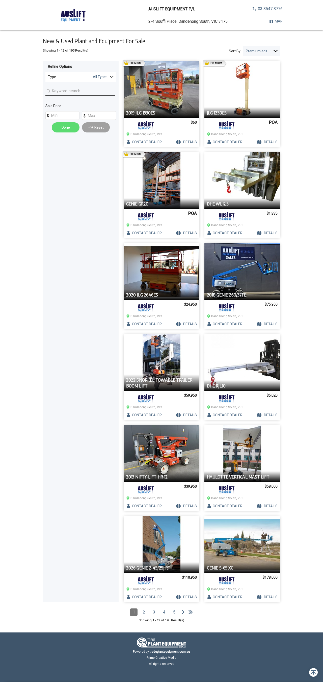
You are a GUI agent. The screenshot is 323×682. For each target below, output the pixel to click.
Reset (99, 127)
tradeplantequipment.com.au (170, 651)
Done (66, 127)
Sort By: (235, 51)
